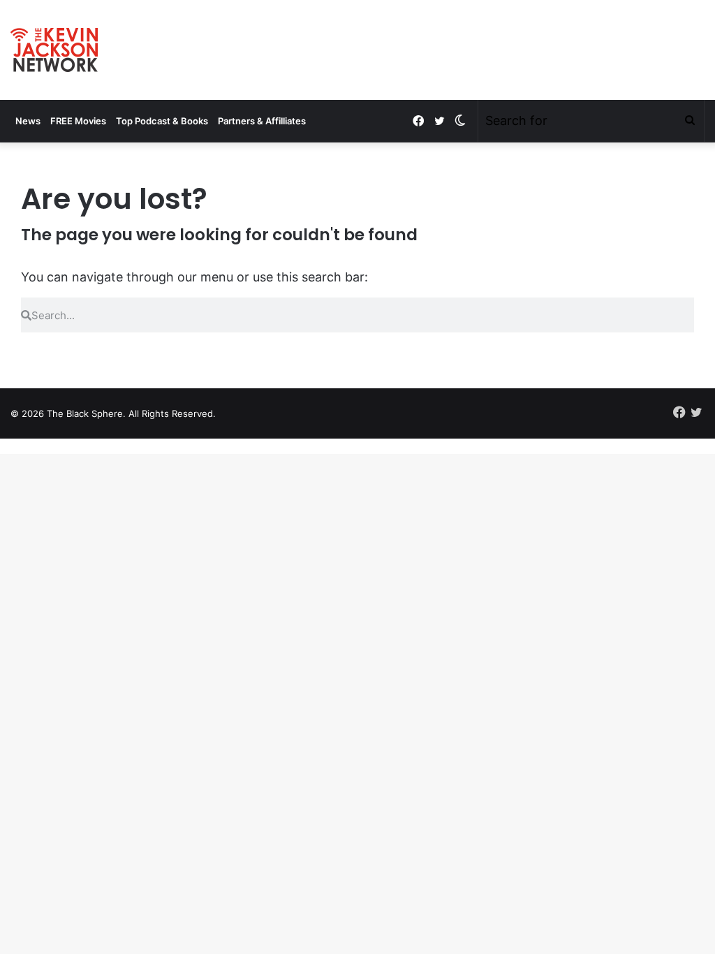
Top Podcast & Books (162, 120)
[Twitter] (439, 121)
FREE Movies (78, 120)
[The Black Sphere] (54, 50)
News (27, 120)
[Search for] (690, 121)
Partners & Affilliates (262, 120)
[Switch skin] (460, 121)
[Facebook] (418, 121)
